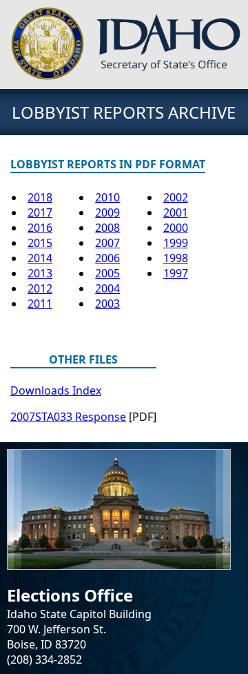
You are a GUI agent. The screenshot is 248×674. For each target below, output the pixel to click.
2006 (107, 258)
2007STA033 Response (68, 416)
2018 (40, 197)
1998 (175, 258)
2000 (175, 227)
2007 (107, 242)
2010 (107, 197)
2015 (40, 242)
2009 (107, 212)
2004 (107, 288)
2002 (175, 197)
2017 (40, 212)
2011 (40, 303)
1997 (175, 273)
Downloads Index (55, 390)
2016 (40, 227)
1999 (175, 242)
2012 (40, 288)
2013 (40, 273)
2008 (107, 227)
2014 (40, 258)
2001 (175, 212)
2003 (107, 303)
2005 (107, 273)
